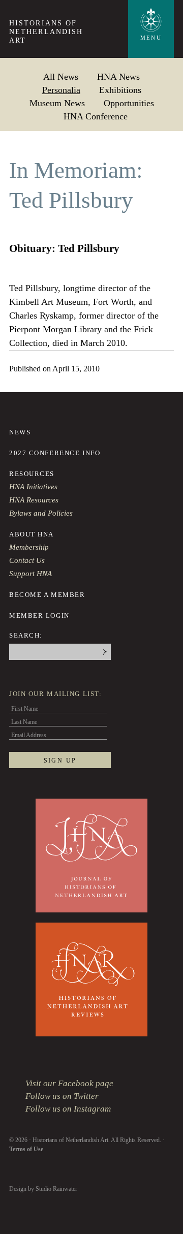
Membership (29, 547)
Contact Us (27, 560)
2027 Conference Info (54, 453)
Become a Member (47, 594)
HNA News (118, 76)
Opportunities (129, 103)
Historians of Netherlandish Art (46, 31)
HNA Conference (96, 116)
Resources (31, 474)
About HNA (31, 534)
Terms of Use (26, 1149)
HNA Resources (33, 500)
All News (60, 76)
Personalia (61, 89)
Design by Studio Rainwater (43, 1188)
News (19, 432)
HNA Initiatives (33, 487)
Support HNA (30, 573)
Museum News (57, 103)
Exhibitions (120, 89)
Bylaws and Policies (41, 513)
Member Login (39, 615)
